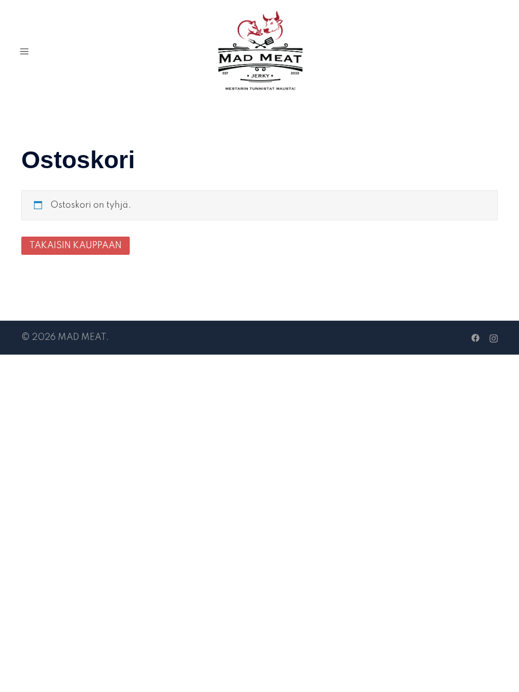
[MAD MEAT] (260, 51)
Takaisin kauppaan (75, 245)
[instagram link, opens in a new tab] (494, 337)
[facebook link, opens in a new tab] (475, 337)
